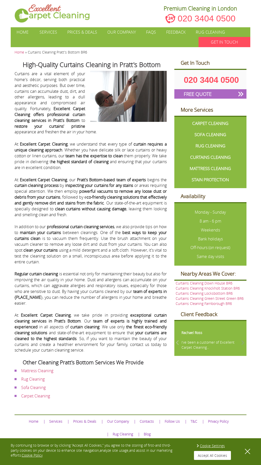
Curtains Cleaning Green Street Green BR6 (210, 298)
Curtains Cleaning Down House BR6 (204, 283)
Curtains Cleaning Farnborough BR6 (204, 303)
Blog (147, 434)
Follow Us (172, 421)
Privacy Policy (218, 421)
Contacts (147, 421)
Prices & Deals (82, 32)
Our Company (121, 32)
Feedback (176, 32)
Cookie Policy (32, 455)
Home (23, 32)
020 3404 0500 (207, 18)
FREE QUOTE (198, 94)
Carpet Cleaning (35, 396)
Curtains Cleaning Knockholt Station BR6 (208, 288)
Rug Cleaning (210, 32)
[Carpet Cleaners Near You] (56, 13)
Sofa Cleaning (33, 387)
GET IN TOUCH (224, 42)
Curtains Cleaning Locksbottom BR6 (204, 293)
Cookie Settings (212, 445)
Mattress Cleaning (37, 370)
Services (48, 32)
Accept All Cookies (212, 455)
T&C (194, 421)
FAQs (151, 32)
